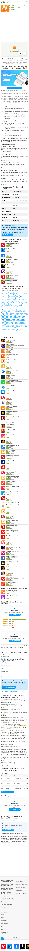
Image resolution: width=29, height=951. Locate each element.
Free (21, 314)
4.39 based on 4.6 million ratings (20, 200)
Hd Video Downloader (10, 460)
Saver (25, 314)
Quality (11, 323)
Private (20, 305)
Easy (3, 320)
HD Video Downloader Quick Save (12, 270)
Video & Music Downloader (11, 481)
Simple (17, 326)
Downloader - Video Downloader (12, 450)
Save (7, 314)
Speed (7, 305)
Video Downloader (9, 339)
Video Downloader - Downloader (12, 455)
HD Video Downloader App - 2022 (12, 471)
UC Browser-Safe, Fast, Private (12, 590)
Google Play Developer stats (21, 884)
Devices (8, 299)
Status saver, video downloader (12, 380)
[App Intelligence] (2, 938)
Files (11, 317)
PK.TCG (2, 901)
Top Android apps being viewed (7, 898)
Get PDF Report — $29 (7, 234)
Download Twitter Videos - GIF (12, 491)
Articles (2, 926)
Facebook (3, 326)
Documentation (4, 920)
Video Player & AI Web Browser (12, 411)
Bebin (7, 401)
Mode (16, 305)
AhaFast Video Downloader (11, 556)
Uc (2, 293)
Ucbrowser (17, 299)
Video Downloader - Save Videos (12, 566)
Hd (13, 311)
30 (13, 211)
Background (21, 323)
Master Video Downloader (11, 254)
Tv (20, 293)
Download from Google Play (15, 88)
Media (9, 311)
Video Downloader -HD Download (12, 359)
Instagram (13, 329)
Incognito (3, 299)
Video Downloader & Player (11, 280)
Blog (2, 929)
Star (21, 296)
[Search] (27, 2)
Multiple (16, 323)
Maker (3, 296)
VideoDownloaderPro (10, 572)
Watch (18, 329)
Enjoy (3, 317)
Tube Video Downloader (10, 375)
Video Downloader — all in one (12, 259)
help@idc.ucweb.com (6, 665)
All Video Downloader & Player (12, 365)
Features (14, 320)
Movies (3, 305)
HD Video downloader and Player (12, 541)
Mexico (7, 788)
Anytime (12, 326)
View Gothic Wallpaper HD (6, 904)
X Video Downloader (10, 424)
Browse (22, 329)
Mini (7, 293)
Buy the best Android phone (20, 893)
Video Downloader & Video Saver (12, 248)
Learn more (20, 232)
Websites (23, 320)
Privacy (2, 917)
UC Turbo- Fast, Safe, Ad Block (12, 595)
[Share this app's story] (20, 53)
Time (8, 329)
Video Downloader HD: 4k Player (12, 243)
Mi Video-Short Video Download (12, 504)
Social (24, 311)
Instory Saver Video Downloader (12, 486)
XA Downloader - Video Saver (12, 561)
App (11, 302)
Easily (18, 320)
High (8, 326)
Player (3, 314)
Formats (24, 317)
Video (7, 302)
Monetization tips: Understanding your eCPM (6, 933)
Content (7, 323)
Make (17, 296)
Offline (15, 317)
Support (17, 314)
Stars (25, 296)
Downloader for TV (9, 349)
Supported (4, 329)
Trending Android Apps (20, 887)
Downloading (18, 311)
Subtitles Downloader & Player (12, 390)
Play (19, 317)
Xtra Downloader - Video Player (12, 406)
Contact (2, 914)
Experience (20, 302)
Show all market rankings (8, 792)
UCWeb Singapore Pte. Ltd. (18, 588)
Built (7, 317)
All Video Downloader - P (11, 434)
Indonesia (8, 778)
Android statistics (19, 881)
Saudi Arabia (9, 786)
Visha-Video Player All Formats (12, 354)
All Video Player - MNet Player (12, 370)
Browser (25, 302)
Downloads (12, 314)
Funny (16, 293)
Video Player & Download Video (12, 546)
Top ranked (15, 203)
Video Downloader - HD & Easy (12, 275)
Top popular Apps (18, 890)
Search (7, 296)
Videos (3, 302)
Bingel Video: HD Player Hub (11, 385)
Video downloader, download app (12, 476)
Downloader (4, 311)
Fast (15, 302)
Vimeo (25, 326)
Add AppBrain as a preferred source (10, 691)
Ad (24, 293)
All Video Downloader (10, 264)
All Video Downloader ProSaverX (12, 416)
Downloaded (8, 320)
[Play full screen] (25, 53)
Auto (3, 332)
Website (3, 668)
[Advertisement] (14, 27)
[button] (14, 671)
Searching (12, 296)
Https (13, 299)
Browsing (12, 293)
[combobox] (20, 2)
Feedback (23, 299)
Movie (3, 323)
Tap (21, 326)
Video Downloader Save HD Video (12, 445)
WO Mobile (3, 907)
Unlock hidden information (14, 614)
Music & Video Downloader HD (12, 535)
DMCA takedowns (4, 923)
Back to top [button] (25, 939)
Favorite (11, 305)
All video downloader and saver (12, 530)
